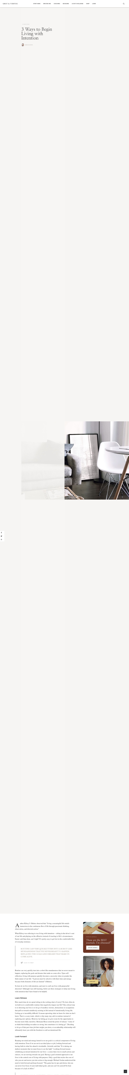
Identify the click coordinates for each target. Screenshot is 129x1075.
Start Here (36, 3)
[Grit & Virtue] (10, 3)
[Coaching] (98, 971)
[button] (124, 3)
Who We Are (47, 3)
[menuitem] (37, 3)
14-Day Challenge (77, 3)
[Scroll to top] (125, 1071)
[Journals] (98, 937)
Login (94, 3)
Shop (87, 3)
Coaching (57, 3)
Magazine (66, 3)
